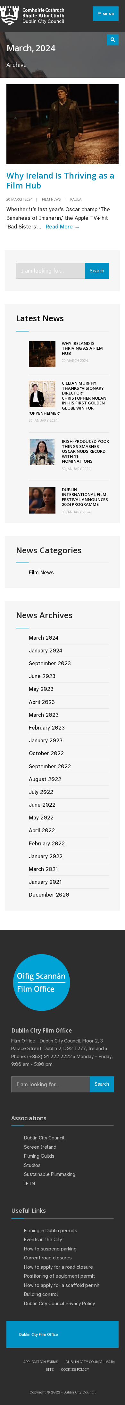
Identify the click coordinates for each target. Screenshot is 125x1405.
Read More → (63, 226)
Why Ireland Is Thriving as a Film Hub (60, 180)
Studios (32, 1165)
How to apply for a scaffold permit (62, 1285)
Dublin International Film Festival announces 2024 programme (85, 497)
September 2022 (50, 766)
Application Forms (40, 1362)
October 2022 (46, 753)
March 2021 (43, 869)
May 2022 (41, 817)
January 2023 (46, 740)
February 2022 (47, 843)
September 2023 (50, 663)
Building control (41, 1294)
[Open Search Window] (113, 39)
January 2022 (46, 856)
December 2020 (49, 894)
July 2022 (41, 791)
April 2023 (42, 702)
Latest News (40, 318)
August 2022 (45, 779)
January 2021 (45, 881)
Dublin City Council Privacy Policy (59, 1303)
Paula (75, 199)
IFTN (29, 1183)
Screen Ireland (40, 1147)
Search (97, 270)
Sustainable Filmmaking (49, 1174)
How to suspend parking (50, 1249)
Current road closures (48, 1258)
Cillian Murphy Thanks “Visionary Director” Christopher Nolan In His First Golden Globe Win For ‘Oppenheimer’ (67, 398)
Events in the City (43, 1239)
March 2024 (44, 637)
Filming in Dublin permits (51, 1230)
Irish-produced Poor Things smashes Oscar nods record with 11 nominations (85, 451)
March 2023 (44, 714)
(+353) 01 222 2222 (49, 1056)
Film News (51, 199)
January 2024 (46, 650)
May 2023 (41, 688)
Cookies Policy (75, 1369)
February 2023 (47, 727)
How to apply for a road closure (58, 1267)
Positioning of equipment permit (59, 1276)
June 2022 (42, 804)
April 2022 (42, 830)
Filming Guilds (39, 1156)
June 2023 (42, 676)
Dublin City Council (44, 1138)
